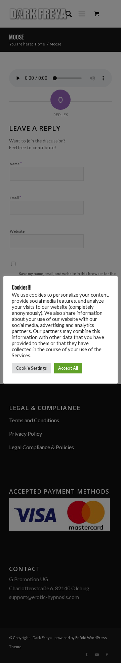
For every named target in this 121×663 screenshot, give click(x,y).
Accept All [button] (68, 368)
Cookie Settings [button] (31, 368)
